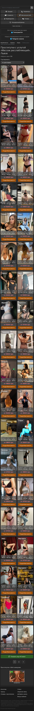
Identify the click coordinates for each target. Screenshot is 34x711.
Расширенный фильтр (18, 22)
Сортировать (5, 59)
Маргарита (22, 538)
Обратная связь (22, 691)
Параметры (26, 11)
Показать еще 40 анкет (18, 656)
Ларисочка (22, 96)
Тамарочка (22, 450)
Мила (20, 597)
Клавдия (4, 509)
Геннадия (5, 155)
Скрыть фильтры (16, 26)
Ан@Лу (20, 155)
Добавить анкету (22, 694)
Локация (9, 11)
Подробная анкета (8, 92)
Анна (20, 273)
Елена (4, 421)
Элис (20, 214)
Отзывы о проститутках (7, 694)
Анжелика (5, 479)
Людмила (5, 244)
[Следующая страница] (23, 662)
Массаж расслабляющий (27, 15)
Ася (19, 362)
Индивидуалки (10, 18)
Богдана (4, 362)
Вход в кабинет (21, 696)
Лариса (20, 244)
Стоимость (10, 15)
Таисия (20, 126)
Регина (4, 185)
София (20, 421)
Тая (19, 391)
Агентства (3, 689)
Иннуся (20, 67)
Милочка (21, 185)
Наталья (21, 479)
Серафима (22, 509)
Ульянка (4, 126)
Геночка (4, 96)
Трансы (3, 691)
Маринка (5, 303)
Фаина (20, 332)
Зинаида (4, 391)
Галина (4, 214)
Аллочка (5, 450)
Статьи (19, 689)
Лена (3, 568)
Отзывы (26, 18)
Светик (4, 67)
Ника (3, 538)
